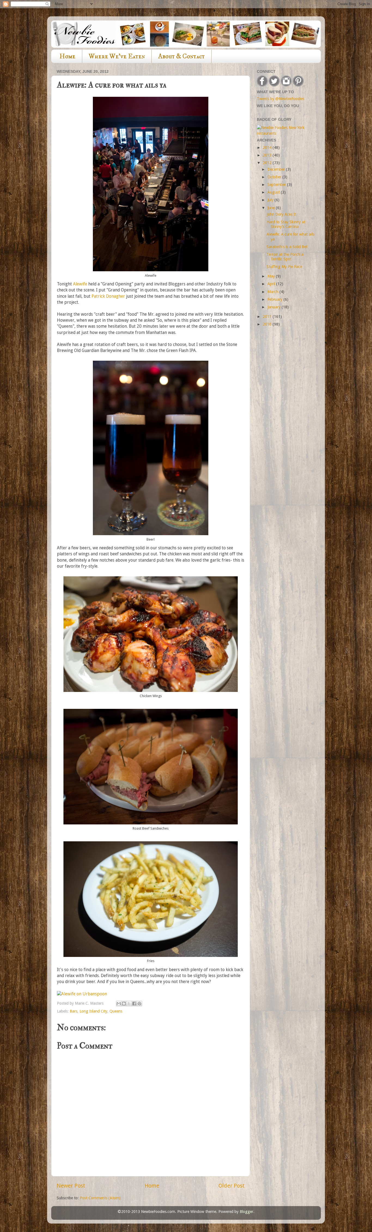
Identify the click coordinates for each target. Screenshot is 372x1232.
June (271, 208)
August (274, 192)
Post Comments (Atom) (100, 1198)
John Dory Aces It (281, 214)
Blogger (246, 1211)
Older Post (231, 1185)
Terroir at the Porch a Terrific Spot (285, 256)
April (271, 284)
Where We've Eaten (117, 56)
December (276, 169)
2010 (268, 324)
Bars (73, 1011)
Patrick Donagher (108, 296)
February (275, 299)
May (271, 276)
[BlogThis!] (124, 1003)
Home (67, 56)
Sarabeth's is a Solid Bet (287, 247)
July (271, 200)
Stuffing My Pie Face (284, 266)
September (277, 184)
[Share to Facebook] (134, 1003)
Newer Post (71, 1185)
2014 (268, 147)
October (274, 177)
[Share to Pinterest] (139, 1003)
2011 (268, 316)
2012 (268, 163)
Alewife (80, 284)
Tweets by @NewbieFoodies (280, 99)
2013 (268, 155)
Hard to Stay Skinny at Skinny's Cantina (286, 224)
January (274, 307)
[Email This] (118, 1003)
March (273, 292)
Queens (115, 1011)
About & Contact (181, 56)
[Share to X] (129, 1003)
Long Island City (93, 1011)
